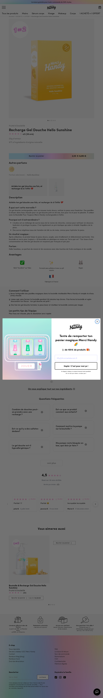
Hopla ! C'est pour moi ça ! (76, 366)
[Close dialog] (97, 321)
